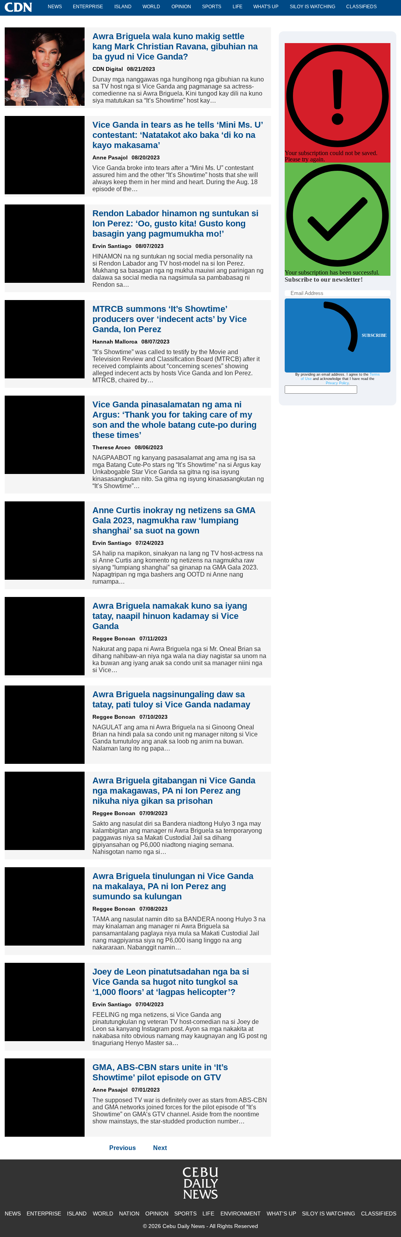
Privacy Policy (337, 383)
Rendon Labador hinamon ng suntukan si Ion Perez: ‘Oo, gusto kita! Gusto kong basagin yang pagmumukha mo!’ (175, 223)
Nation (129, 1213)
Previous (122, 1148)
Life (237, 6)
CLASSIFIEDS (361, 6)
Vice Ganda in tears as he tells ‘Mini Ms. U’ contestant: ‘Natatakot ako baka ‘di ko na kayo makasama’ (177, 135)
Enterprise (88, 6)
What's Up (265, 6)
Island (123, 6)
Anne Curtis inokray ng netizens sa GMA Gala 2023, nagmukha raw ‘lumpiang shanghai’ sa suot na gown (173, 520)
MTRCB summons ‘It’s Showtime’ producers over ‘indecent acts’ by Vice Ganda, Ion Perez (169, 319)
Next (160, 1148)
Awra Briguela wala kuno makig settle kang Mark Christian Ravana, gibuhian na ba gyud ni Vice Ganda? (175, 46)
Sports (211, 6)
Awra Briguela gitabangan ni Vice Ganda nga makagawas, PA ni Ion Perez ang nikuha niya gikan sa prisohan (173, 791)
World (151, 6)
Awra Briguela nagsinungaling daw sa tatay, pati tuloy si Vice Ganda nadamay (171, 699)
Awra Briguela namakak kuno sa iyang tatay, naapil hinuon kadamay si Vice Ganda (169, 616)
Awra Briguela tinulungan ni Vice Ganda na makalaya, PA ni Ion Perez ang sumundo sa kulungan (172, 886)
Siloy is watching (312, 6)
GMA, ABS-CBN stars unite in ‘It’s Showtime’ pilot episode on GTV (160, 1072)
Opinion (181, 6)
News (55, 6)
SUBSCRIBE (374, 335)
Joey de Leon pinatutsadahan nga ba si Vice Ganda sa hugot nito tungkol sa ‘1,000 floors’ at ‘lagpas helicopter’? (170, 982)
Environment (240, 1213)
